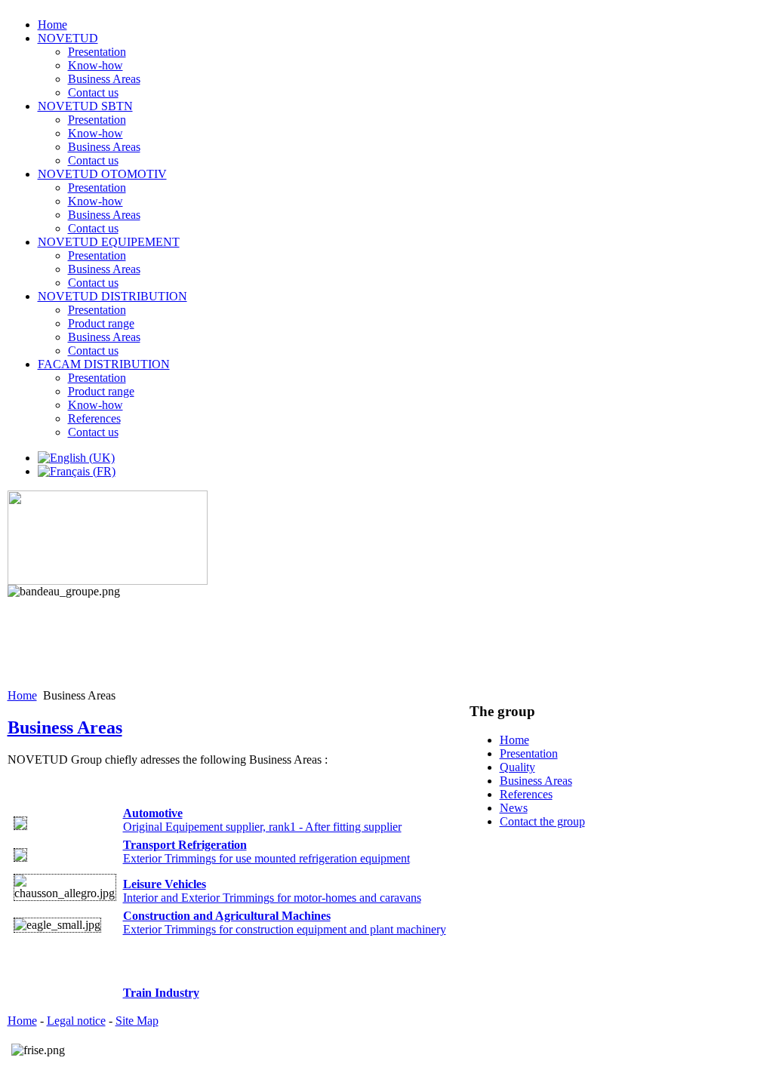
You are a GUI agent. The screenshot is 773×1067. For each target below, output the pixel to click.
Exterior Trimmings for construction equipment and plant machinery (284, 922)
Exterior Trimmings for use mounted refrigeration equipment (266, 851)
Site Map (137, 1020)
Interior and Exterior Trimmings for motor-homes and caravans (272, 891)
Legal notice (76, 1020)
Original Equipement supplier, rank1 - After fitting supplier (262, 820)
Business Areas (65, 727)
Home (22, 695)
